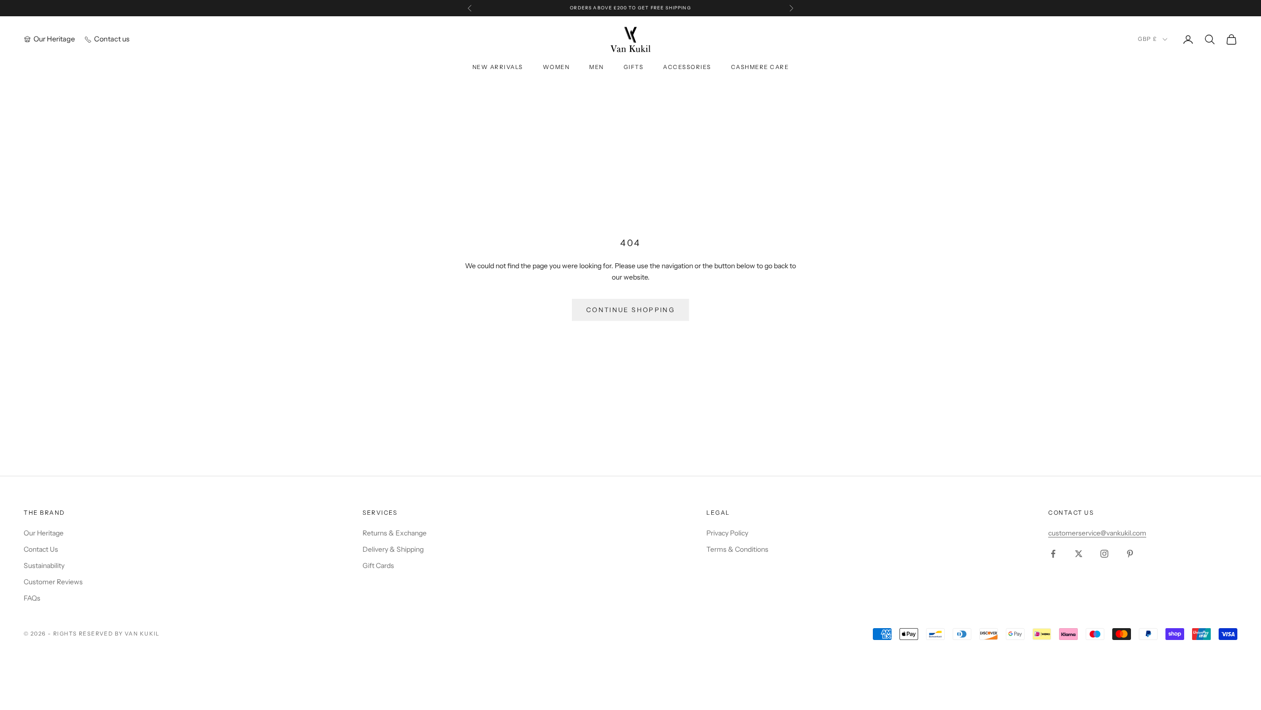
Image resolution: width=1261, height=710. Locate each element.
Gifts (634, 67)
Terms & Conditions (737, 549)
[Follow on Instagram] (1104, 554)
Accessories (687, 67)
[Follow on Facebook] (1053, 554)
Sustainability (44, 565)
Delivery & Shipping (393, 549)
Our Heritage (44, 533)
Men (596, 67)
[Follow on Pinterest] (1130, 554)
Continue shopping (630, 310)
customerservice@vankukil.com (1097, 533)
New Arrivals (497, 67)
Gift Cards (378, 565)
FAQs (32, 598)
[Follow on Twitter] (1079, 554)
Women (556, 67)
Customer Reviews (53, 581)
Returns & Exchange (395, 533)
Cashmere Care (760, 67)
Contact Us (41, 549)
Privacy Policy (727, 533)
